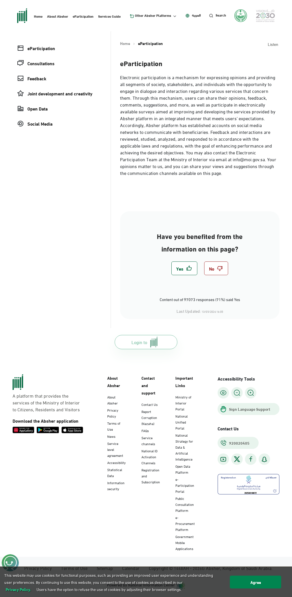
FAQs (145, 430)
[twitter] (237, 459)
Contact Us (149, 404)
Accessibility (116, 462)
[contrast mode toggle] (223, 392)
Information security (116, 485)
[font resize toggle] (237, 392)
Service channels (148, 440)
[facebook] (250, 459)
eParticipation (83, 16)
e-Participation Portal (184, 485)
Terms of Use (113, 426)
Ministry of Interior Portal (183, 403)
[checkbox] (184, 268)
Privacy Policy (112, 413)
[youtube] (223, 459)
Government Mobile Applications (184, 542)
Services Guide (109, 16)
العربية (196, 15)
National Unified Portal (181, 422)
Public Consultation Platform (184, 504)
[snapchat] (264, 459)
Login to (139, 342)
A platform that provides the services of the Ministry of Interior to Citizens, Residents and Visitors (46, 402)
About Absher (57, 16)
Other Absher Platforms (153, 15)
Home (38, 16)
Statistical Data (114, 472)
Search (221, 15)
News (111, 436)
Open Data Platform (182, 469)
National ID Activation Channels (149, 456)
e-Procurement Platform (185, 523)
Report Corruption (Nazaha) (149, 417)
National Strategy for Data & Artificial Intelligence (184, 447)
